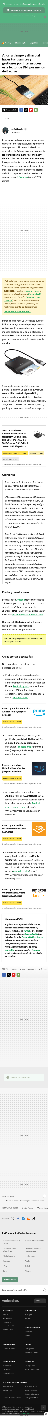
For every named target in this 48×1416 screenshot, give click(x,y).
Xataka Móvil (7, 1318)
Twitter (26, 110)
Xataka (5, 1315)
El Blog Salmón (30, 1366)
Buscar (44, 1290)
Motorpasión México (32, 1398)
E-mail (36, 110)
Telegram (27, 291)
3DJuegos (28, 1315)
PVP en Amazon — (12, 722)
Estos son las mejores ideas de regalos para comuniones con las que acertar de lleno (25, 1201)
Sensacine (28, 1332)
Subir (38, 1301)
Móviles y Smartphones (34, 1240)
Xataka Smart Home (10, 1326)
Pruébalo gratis (21, 686)
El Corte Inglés (20, 43)
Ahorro (28, 1271)
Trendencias (7, 1366)
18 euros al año (20, 697)
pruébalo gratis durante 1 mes (27, 614)
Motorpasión (29, 1349)
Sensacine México (31, 1390)
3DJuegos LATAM (31, 1387)
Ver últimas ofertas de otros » (17, 311)
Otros (14, 969)
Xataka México (8, 1387)
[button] (18, 129)
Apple (27, 1261)
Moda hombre (9, 1256)
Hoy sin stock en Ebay (10, 459)
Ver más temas (10, 1280)
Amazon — (36, 453)
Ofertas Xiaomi (27, 1208)
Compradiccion (8, 1373)
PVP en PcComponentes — (15, 453)
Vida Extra (28, 1318)
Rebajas (44, 969)
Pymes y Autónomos (32, 1369)
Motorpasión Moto (31, 1352)
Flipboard (31, 110)
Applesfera (7, 1322)
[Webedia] (10, 1302)
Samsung (6, 1261)
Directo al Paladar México (12, 1398)
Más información (26, 1413)
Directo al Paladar (9, 1349)
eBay (5, 1266)
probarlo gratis (21, 871)
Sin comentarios (11, 110)
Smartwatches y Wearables (9, 1249)
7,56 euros (22, 177)
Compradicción (35, 294)
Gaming (8, 43)
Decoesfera (7, 1369)
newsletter (10, 950)
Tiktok (34, 1218)
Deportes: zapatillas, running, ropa (33, 1249)
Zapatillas (34, 43)
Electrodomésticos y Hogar (11, 1241)
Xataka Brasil (7, 1390)
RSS (28, 1218)
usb (23, 969)
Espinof (27, 1335)
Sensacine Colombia (32, 1394)
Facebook (21, 110)
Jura (5, 1271)
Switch (27, 1266)
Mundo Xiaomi (8, 1330)
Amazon (20, 599)
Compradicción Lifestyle (32, 937)
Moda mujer (30, 1256)
